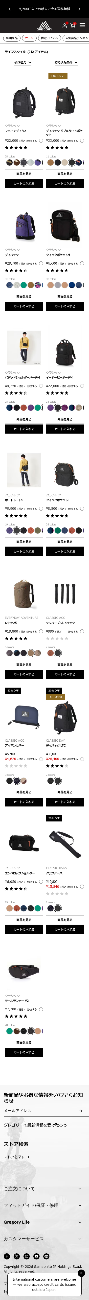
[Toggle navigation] (82, 25)
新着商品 (12, 38)
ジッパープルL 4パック (60, 623)
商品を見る (24, 174)
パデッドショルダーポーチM (22, 378)
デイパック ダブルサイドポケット (64, 133)
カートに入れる (24, 184)
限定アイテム (49, 38)
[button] (12, 9)
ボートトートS (14, 500)
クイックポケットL (57, 500)
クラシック (12, 126)
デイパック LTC (56, 746)
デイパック (12, 255)
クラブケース (54, 873)
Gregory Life (17, 1222)
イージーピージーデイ (59, 378)
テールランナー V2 (17, 1001)
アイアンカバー (14, 746)
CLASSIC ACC (55, 618)
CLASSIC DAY (55, 740)
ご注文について (19, 1189)
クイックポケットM (58, 255)
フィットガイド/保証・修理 (31, 1205)
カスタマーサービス (24, 1239)
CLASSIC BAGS (56, 868)
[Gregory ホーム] (44, 25)
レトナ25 (11, 623)
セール (29, 38)
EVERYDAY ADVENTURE (21, 618)
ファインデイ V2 (15, 131)
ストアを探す (14, 1157)
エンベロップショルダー (20, 873)
